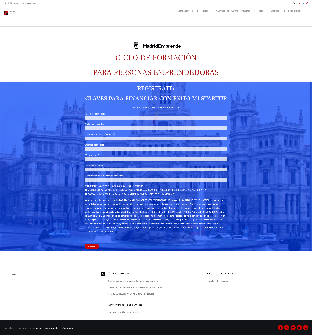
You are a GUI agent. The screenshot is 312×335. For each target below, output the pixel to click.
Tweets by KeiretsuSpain (218, 281)
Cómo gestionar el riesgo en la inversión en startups (134, 281)
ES (306, 11)
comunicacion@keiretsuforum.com (25, 3)
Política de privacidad (51, 328)
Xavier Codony (36, 328)
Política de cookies (67, 328)
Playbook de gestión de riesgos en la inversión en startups (137, 287)
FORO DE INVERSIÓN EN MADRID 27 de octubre (132, 294)
